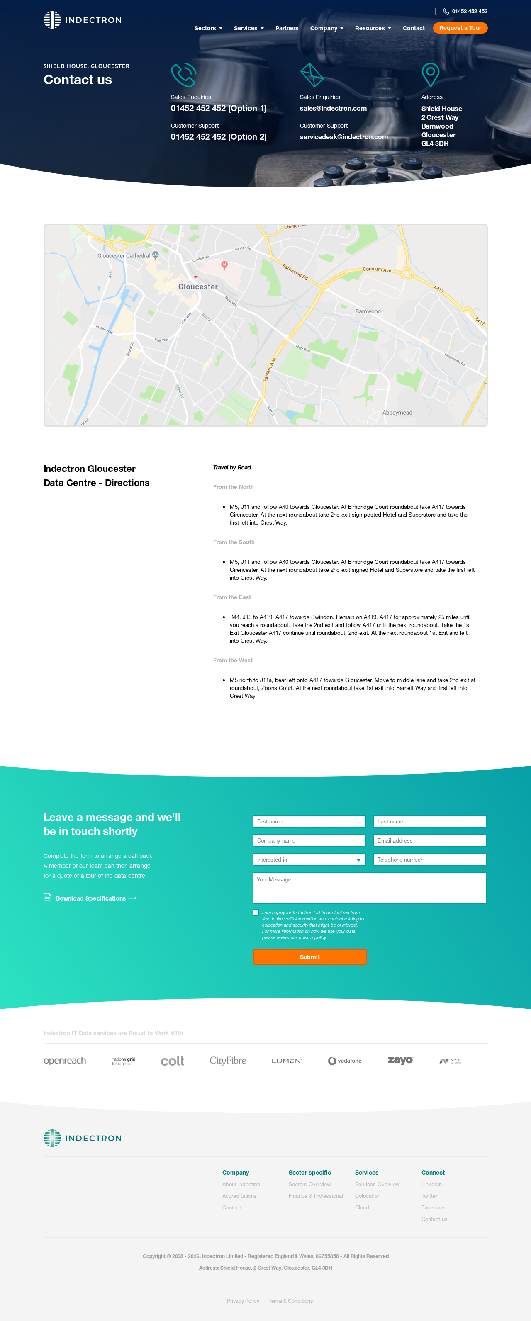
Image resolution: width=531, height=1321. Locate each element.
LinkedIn (431, 1184)
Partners (287, 28)
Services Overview (377, 1184)
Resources (370, 28)
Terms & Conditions (290, 1301)
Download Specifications (96, 898)
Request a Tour (460, 27)
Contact (414, 28)
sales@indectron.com (333, 108)
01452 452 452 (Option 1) (219, 108)
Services (246, 28)
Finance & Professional (316, 1195)
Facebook (433, 1207)
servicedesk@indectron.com (344, 137)
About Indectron (241, 1184)
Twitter (429, 1195)
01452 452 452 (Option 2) (219, 136)
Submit (310, 956)
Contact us (434, 1219)
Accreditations (239, 1195)
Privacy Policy (243, 1301)
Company (323, 28)
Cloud (362, 1207)
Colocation (367, 1195)
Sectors (205, 28)
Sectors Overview (310, 1184)
